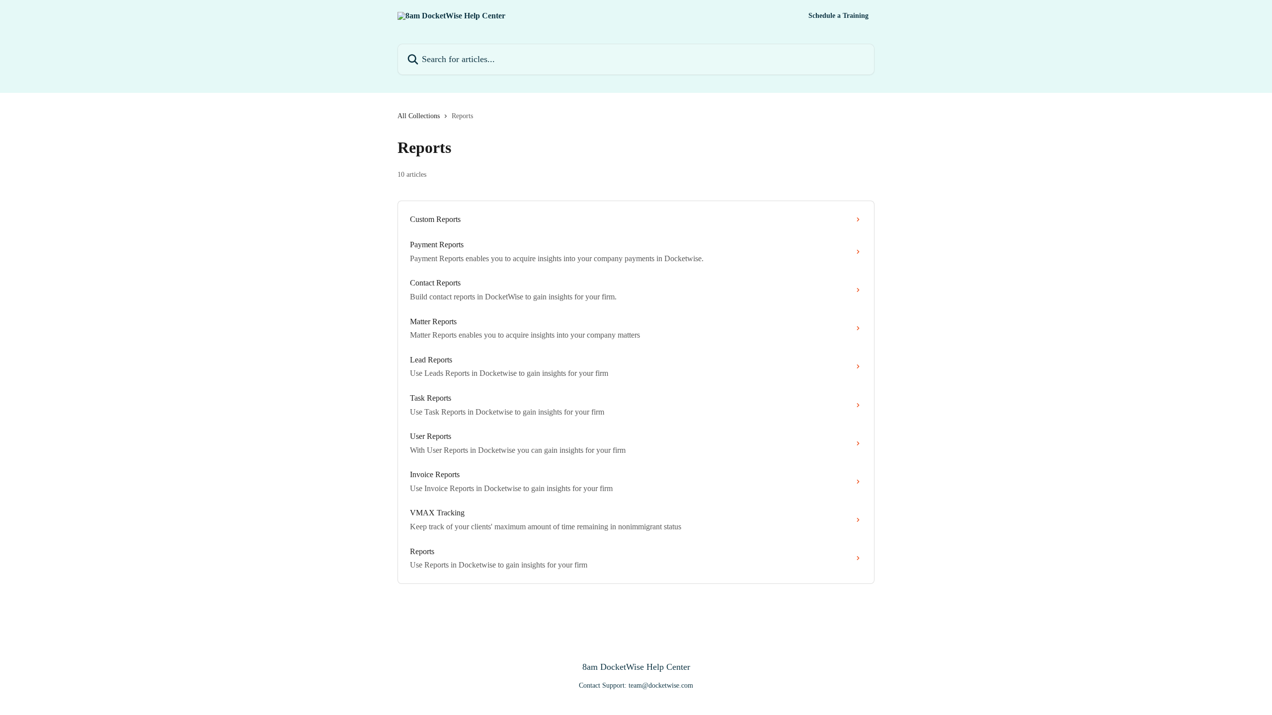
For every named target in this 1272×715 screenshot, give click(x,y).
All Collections (419, 116)
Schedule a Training (838, 15)
